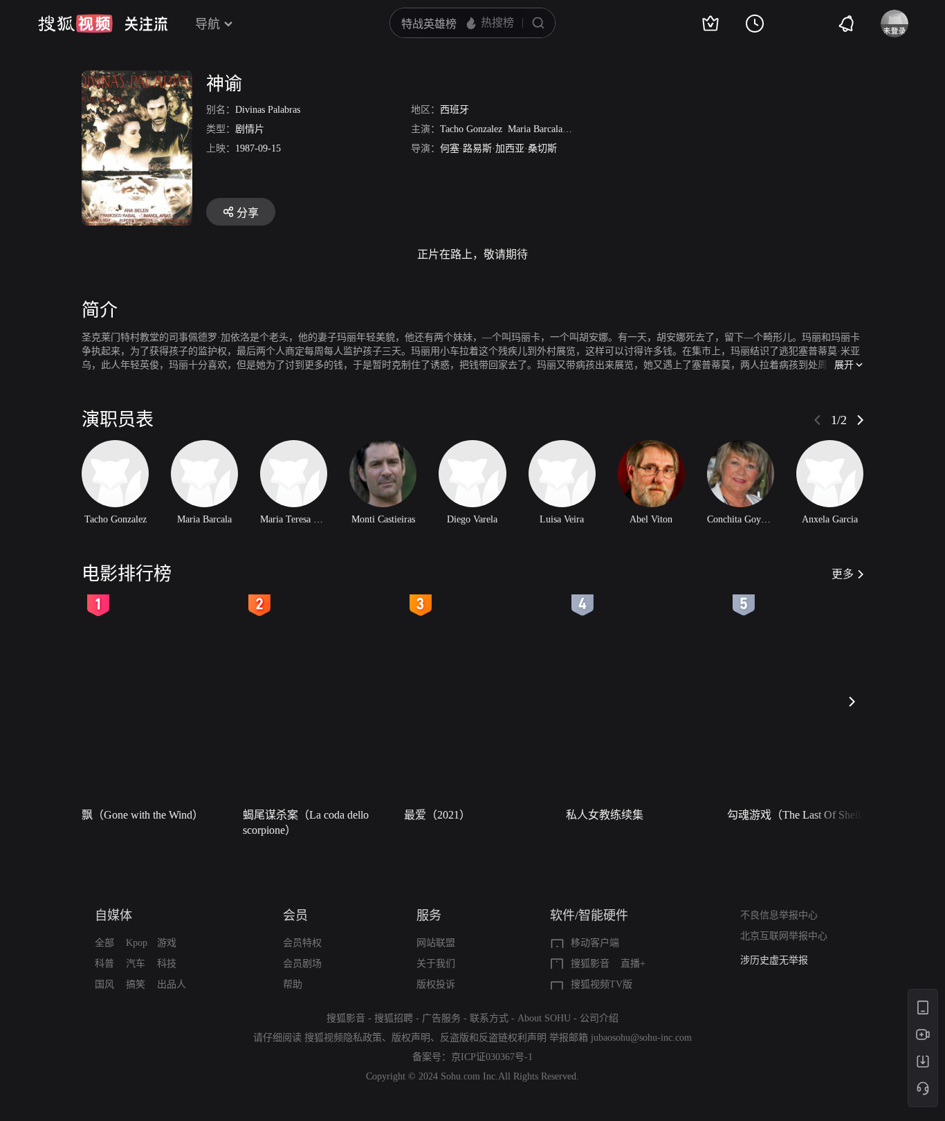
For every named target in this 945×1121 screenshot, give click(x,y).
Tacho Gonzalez (471, 129)
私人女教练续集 (604, 815)
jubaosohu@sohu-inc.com (641, 1037)
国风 (104, 984)
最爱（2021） (437, 815)
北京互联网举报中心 (783, 936)
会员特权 (302, 943)
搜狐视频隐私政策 (343, 1037)
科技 (166, 963)
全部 (104, 943)
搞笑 (135, 984)
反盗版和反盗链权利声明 (493, 1037)
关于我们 (435, 963)
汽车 (135, 963)
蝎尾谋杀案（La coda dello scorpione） (306, 822)
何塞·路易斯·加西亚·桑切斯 (498, 148)
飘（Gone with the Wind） (142, 815)
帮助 (292, 984)
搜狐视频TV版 (601, 984)
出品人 (171, 984)
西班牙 (454, 109)
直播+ (633, 963)
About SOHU (544, 1018)
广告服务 (441, 1018)
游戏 (166, 943)
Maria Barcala (535, 129)
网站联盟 (435, 943)
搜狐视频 (75, 23)
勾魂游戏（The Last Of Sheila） (802, 815)
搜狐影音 (590, 963)
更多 (843, 574)
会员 (295, 915)
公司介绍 (599, 1018)
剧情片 (249, 129)
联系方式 (489, 1018)
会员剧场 (302, 963)
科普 (104, 963)
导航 (207, 24)
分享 (248, 213)
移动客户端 (595, 943)
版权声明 (411, 1037)
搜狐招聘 (393, 1018)
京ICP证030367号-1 (492, 1057)
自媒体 (113, 915)
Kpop (136, 943)
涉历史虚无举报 (774, 960)
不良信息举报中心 (779, 915)
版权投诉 (435, 984)
